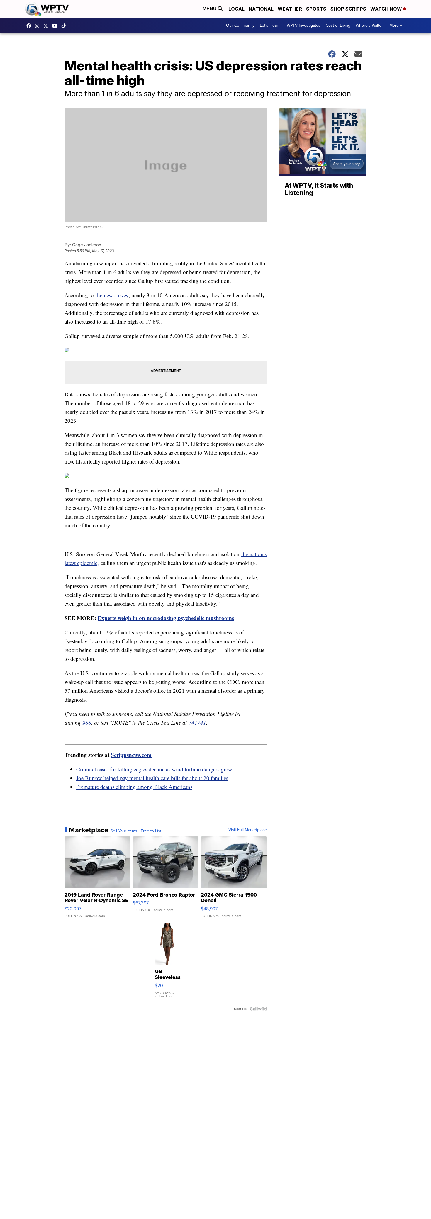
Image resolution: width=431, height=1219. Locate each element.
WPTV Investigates (303, 25)
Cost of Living (338, 25)
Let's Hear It (270, 25)
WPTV (47, 25)
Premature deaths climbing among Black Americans (134, 786)
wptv (38, 25)
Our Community (240, 25)
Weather (290, 9)
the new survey (112, 295)
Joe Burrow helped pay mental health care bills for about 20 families (152, 778)
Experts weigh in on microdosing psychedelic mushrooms (166, 618)
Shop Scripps (348, 9)
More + (395, 25)
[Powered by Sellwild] (258, 1009)
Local (236, 9)
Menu (210, 8)
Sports (316, 9)
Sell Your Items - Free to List (136, 831)
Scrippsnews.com (131, 755)
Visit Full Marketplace (247, 830)
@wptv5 (65, 25)
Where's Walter (369, 25)
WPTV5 (30, 25)
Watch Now (386, 9)
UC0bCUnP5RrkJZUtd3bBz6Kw (56, 25)
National (261, 9)
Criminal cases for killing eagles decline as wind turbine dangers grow (154, 769)
